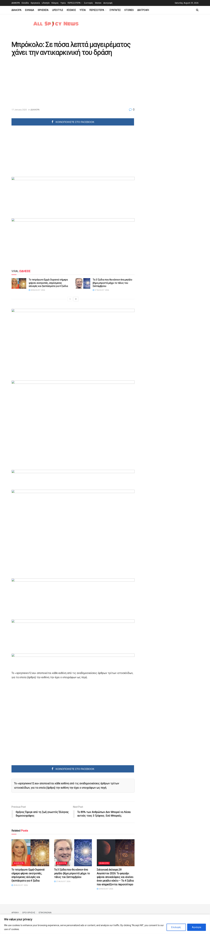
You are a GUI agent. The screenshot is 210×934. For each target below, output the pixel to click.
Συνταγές (88, 3)
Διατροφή (107, 3)
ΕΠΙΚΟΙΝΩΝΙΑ (45, 912)
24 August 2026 (105, 889)
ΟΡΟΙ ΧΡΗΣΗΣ (28, 912)
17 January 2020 (19, 109)
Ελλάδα (25, 3)
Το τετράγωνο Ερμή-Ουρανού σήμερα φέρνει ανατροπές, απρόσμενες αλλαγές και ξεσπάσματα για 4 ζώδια (48, 282)
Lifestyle (46, 3)
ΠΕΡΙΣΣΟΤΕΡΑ (74, 3)
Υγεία (63, 3)
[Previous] (70, 299)
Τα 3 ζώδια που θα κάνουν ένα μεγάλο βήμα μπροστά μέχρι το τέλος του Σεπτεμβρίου (112, 282)
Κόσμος (55, 3)
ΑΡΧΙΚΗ (15, 912)
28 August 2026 (37, 290)
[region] (105, 924)
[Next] (76, 299)
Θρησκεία (35, 3)
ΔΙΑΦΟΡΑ (15, 3)
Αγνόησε (196, 927)
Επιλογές (176, 927)
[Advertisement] (39, 82)
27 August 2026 (101, 290)
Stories (98, 3)
